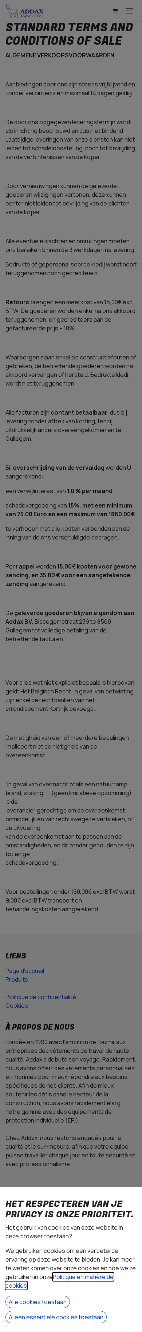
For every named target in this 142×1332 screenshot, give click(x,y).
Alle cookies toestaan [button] (38, 1302)
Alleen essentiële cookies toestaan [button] (56, 1317)
